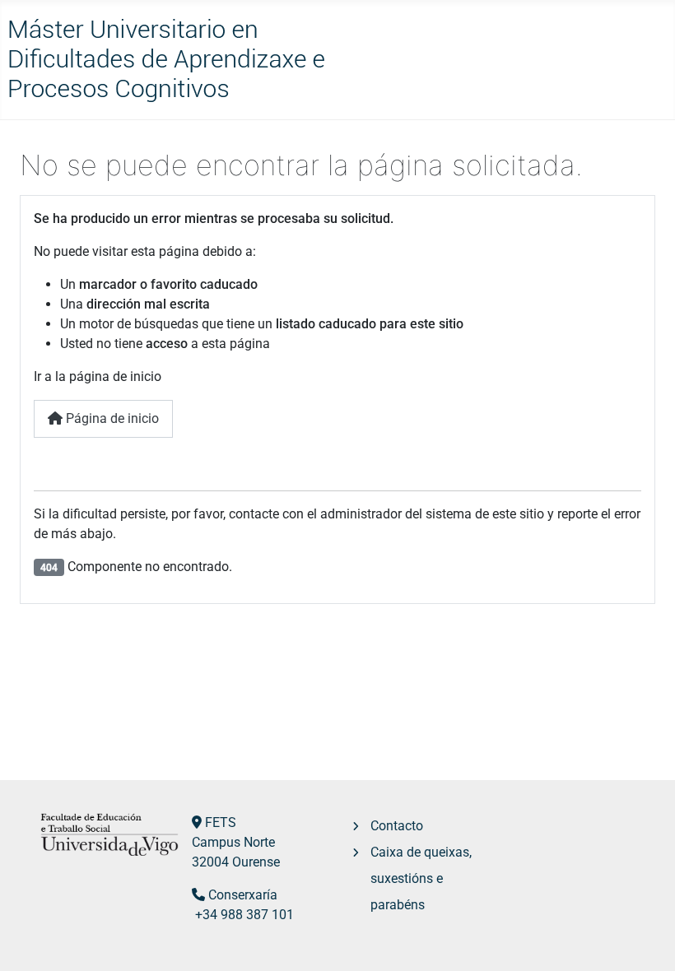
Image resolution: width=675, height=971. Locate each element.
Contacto (396, 826)
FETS (220, 822)
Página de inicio (111, 418)
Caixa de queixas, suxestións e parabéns (421, 878)
